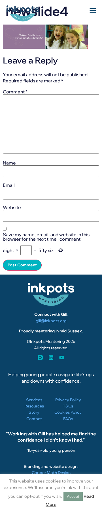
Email (9, 185)
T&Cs (68, 406)
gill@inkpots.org (51, 320)
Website (12, 207)
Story (34, 412)
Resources (34, 406)
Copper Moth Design (51, 472)
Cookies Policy (68, 412)
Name (9, 163)
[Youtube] (61, 357)
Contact (34, 418)
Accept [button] (73, 496)
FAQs (68, 418)
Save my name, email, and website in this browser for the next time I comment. (46, 236)
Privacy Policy (68, 399)
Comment (15, 91)
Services (34, 399)
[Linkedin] (51, 357)
